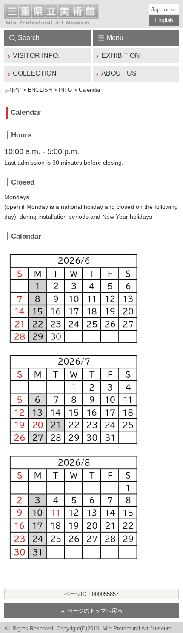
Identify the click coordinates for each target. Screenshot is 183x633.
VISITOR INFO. (36, 55)
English (163, 20)
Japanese (164, 9)
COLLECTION (35, 73)
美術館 (12, 90)
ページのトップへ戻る (95, 611)
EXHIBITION (120, 55)
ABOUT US (119, 73)
